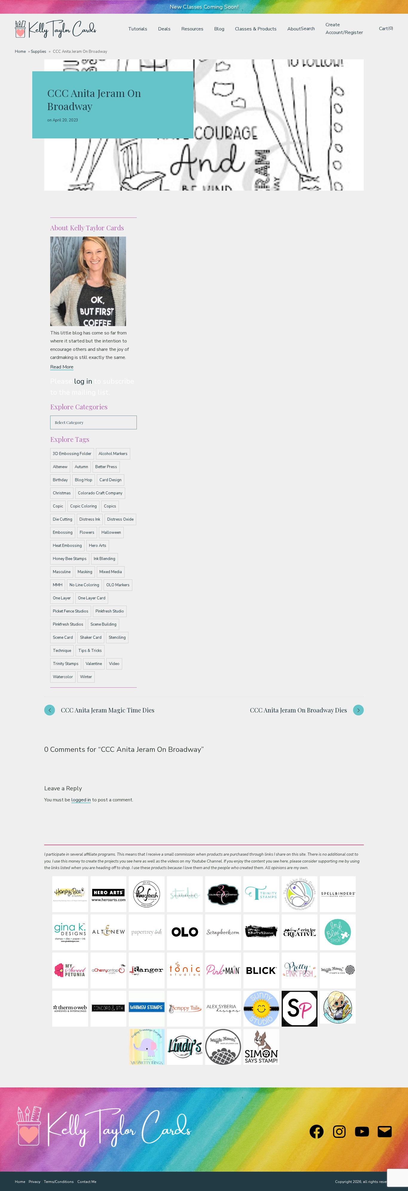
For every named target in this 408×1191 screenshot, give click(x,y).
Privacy (34, 1181)
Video (114, 664)
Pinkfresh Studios (68, 624)
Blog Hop (83, 480)
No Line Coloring (84, 585)
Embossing (63, 532)
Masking (85, 572)
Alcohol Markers (113, 453)
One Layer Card (91, 598)
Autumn (81, 467)
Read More (61, 367)
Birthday (60, 480)
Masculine (61, 572)
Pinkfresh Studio (110, 611)
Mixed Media (110, 572)
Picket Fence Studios (70, 611)
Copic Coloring (83, 506)
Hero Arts (97, 545)
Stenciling (117, 637)
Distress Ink (89, 519)
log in (83, 381)
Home (20, 51)
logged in (81, 800)
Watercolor (63, 677)
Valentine (94, 664)
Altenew (60, 467)
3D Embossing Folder (72, 453)
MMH (57, 585)
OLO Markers (118, 585)
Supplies (38, 51)
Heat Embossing (67, 545)
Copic (58, 506)
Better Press (106, 467)
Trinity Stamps (66, 664)
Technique (62, 650)
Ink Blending (104, 558)
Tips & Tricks (90, 650)
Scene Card (63, 637)
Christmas (62, 493)
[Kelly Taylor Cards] (55, 29)
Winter (86, 677)
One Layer (62, 598)
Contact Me (86, 1181)
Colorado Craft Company (100, 493)
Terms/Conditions (59, 1181)
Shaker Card (91, 637)
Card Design (110, 480)
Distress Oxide (120, 519)
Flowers (87, 532)
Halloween (111, 532)
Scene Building (103, 624)
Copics (110, 506)
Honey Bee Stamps (70, 558)
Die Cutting (62, 519)
